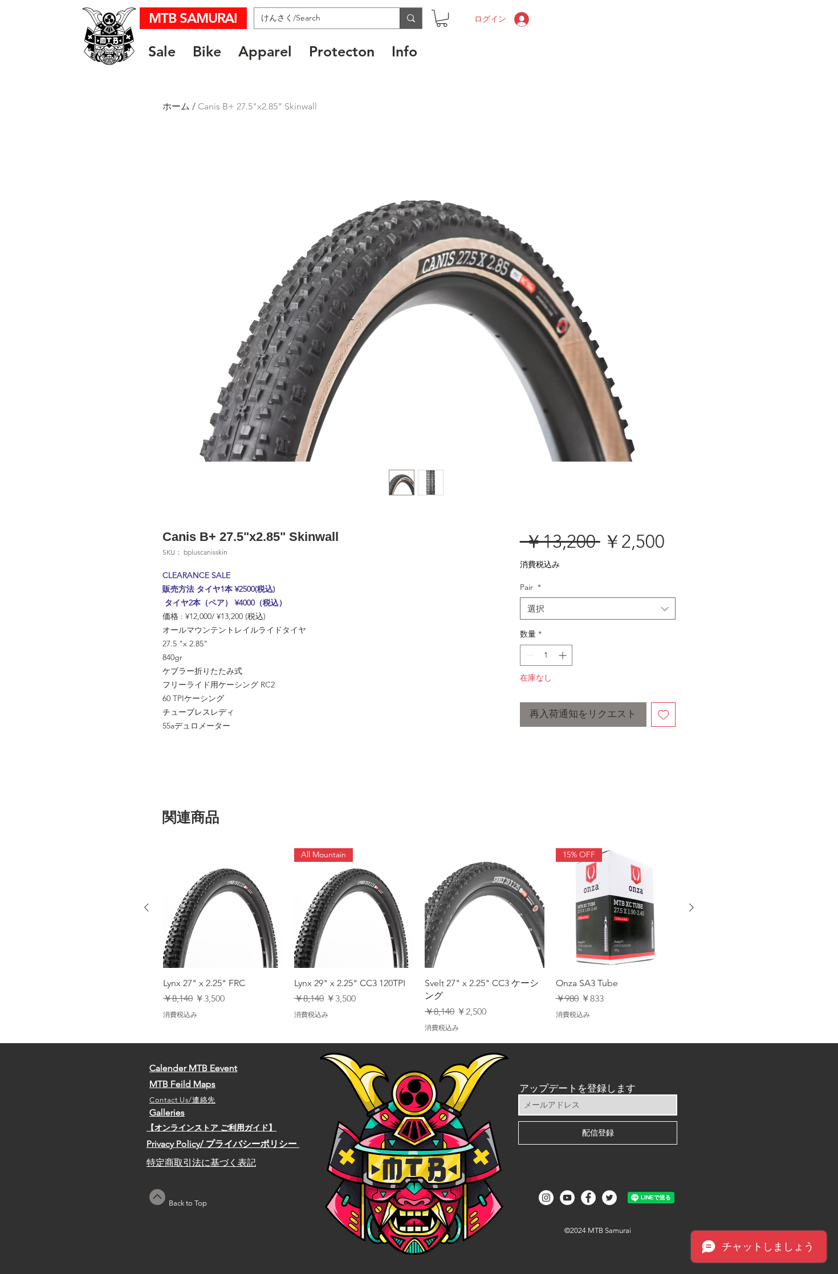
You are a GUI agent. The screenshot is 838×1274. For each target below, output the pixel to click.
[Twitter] (609, 1197)
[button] (442, 18)
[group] (419, 940)
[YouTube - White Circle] (567, 1197)
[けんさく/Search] (411, 18)
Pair (530, 587)
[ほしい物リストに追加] (663, 714)
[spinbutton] (546, 655)
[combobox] (598, 608)
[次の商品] (691, 907)
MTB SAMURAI (195, 18)
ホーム (176, 106)
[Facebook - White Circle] (588, 1197)
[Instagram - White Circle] (546, 1197)
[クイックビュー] (223, 908)
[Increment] (563, 655)
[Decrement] (529, 655)
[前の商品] (146, 907)
